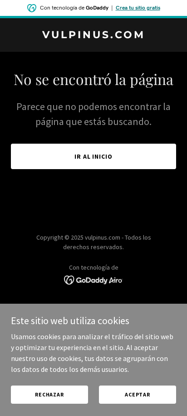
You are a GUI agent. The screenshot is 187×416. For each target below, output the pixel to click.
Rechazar (49, 394)
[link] (93, 35)
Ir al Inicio (93, 156)
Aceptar (137, 394)
